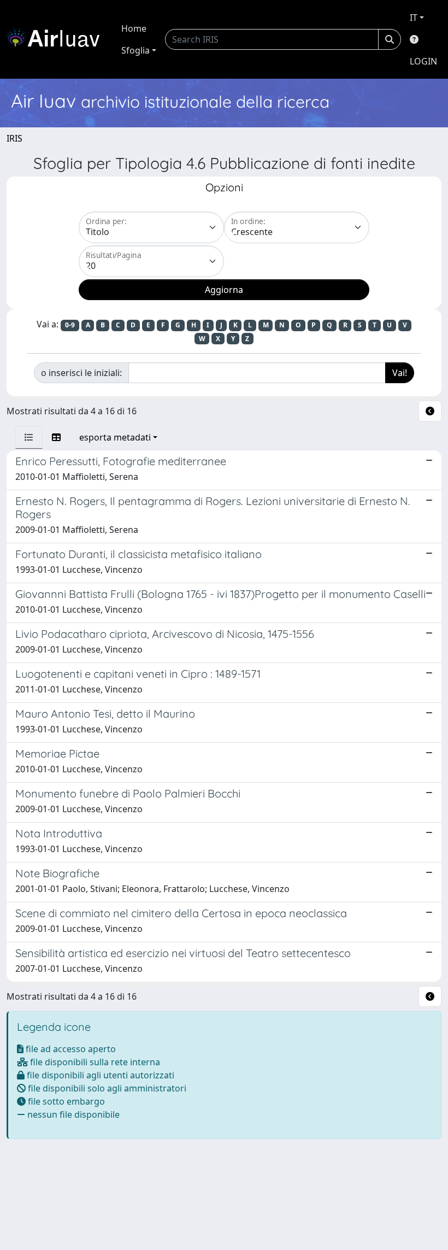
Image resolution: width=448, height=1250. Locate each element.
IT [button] (413, 17)
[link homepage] (57, 39)
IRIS (14, 138)
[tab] (29, 437)
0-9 (70, 325)
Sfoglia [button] (135, 50)
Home (133, 28)
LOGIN (423, 61)
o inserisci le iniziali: (81, 373)
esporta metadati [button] (115, 437)
